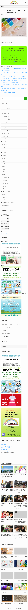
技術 (5, 161)
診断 (5, 197)
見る (4, 186)
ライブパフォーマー (8, 125)
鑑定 (5, 199)
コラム (5, 122)
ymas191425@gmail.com (7, 451)
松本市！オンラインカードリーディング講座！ (13, 76)
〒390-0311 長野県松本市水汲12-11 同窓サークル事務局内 (6, 446)
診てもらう (6, 191)
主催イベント (6, 205)
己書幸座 (4, 330)
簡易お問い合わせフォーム (8, 61)
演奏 (5, 188)
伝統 (5, 158)
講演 (5, 171)
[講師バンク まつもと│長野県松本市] (14, 2)
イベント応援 (7, 108)
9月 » (7, 233)
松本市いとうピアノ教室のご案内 (10, 82)
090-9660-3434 (4, 449)
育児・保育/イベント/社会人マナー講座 (11, 324)
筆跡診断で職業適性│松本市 (9, 92)
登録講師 (5, 183)
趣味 (5, 174)
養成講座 (6, 177)
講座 (5, 169)
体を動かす (6, 128)
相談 (5, 194)
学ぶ (5, 155)
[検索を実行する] (25, 98)
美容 (5, 163)
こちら (12, 55)
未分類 (5, 180)
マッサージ (6, 138)
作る (5, 141)
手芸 (5, 147)
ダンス (5, 136)
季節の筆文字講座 (6, 333)
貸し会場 (6, 116)
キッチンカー (6, 113)
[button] (25, 2)
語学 (5, 166)
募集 (4, 152)
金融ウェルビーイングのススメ (9, 327)
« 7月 (2, 233)
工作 (5, 144)
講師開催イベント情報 (8, 202)
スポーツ (6, 133)
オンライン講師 (7, 119)
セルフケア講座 (5, 336)
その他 (5, 110)
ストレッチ (6, 130)
